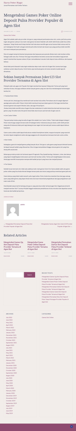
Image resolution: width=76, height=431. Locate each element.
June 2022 (9, 320)
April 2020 (9, 385)
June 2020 (9, 380)
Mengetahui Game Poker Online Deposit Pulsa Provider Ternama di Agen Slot (38, 245)
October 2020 (10, 370)
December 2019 (11, 395)
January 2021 (10, 363)
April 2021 (9, 355)
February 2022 (10, 330)
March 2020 (10, 388)
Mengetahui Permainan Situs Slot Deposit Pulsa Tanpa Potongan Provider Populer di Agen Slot (55, 299)
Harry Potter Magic (13, 2)
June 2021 (9, 350)
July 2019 (9, 408)
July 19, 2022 (7, 252)
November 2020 (11, 368)
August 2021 (10, 345)
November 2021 (11, 337)
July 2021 (9, 348)
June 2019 (9, 411)
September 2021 (11, 343)
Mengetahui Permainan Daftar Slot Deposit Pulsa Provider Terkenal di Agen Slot (61, 245)
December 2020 (11, 365)
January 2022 (10, 332)
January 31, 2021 (8, 31)
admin (18, 31)
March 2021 (10, 358)
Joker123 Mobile (8, 196)
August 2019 (10, 406)
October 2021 (10, 340)
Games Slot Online (9, 35)
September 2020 (11, 373)
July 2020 (9, 378)
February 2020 (10, 390)
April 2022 (9, 325)
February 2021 (10, 360)
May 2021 (9, 353)
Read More (7, 256)
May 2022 (9, 322)
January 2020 (10, 393)
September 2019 (11, 403)
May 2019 (9, 413)
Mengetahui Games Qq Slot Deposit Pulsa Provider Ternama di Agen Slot (13, 245)
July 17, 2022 (31, 252)
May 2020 (9, 383)
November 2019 (11, 398)
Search (29, 275)
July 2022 (9, 317)
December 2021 (11, 335)
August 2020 (10, 375)
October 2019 (10, 400)
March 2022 (10, 327)
